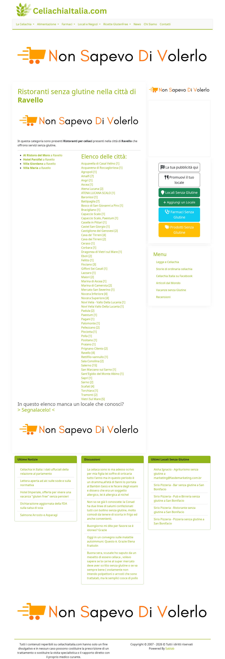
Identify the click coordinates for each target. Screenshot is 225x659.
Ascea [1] (87, 184)
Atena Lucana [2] (92, 189)
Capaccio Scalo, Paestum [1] (99, 218)
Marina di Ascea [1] (93, 281)
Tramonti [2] (89, 395)
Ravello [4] (88, 353)
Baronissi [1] (89, 197)
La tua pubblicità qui (181, 167)
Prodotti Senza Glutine (181, 230)
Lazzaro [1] (88, 273)
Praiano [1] (88, 344)
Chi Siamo (150, 24)
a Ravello (42, 155)
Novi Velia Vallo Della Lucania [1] (102, 306)
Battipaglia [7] (90, 201)
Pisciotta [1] (89, 332)
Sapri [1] (86, 378)
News (137, 24)
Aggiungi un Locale (180, 202)
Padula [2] (87, 311)
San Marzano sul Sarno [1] (98, 369)
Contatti (165, 24)
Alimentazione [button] (47, 24)
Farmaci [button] (67, 24)
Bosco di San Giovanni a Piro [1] (102, 205)
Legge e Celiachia (167, 262)
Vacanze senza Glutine (171, 290)
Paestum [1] (89, 315)
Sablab (169, 648)
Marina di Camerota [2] (96, 285)
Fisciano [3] (88, 264)
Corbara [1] (88, 248)
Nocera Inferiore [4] (94, 294)
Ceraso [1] (88, 243)
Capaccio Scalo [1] (93, 214)
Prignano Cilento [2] (94, 348)
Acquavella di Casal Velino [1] (100, 163)
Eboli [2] (86, 256)
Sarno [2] (87, 382)
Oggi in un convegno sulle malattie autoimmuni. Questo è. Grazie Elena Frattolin (111, 541)
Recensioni (163, 297)
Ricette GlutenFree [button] (116, 24)
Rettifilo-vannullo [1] (94, 357)
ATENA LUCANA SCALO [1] (98, 193)
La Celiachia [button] (24, 24)
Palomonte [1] (90, 323)
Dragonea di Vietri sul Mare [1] (101, 252)
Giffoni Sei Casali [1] (94, 269)
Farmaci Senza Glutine (182, 215)
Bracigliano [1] (90, 210)
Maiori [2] (87, 277)
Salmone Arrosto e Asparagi (38, 515)
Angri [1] (86, 180)
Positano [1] (89, 340)
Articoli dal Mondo (168, 283)
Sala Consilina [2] (92, 361)
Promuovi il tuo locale (181, 180)
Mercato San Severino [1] (97, 290)
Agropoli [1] (89, 172)
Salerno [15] (89, 365)
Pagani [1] (87, 319)
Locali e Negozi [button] (88, 24)
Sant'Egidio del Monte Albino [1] (102, 374)
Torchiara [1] (89, 390)
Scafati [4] (87, 386)
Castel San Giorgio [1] (95, 226)
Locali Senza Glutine (181, 192)
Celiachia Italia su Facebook (174, 276)
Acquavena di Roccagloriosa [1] (102, 168)
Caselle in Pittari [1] (94, 222)
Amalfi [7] (87, 176)
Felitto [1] (87, 260)
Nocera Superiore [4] (95, 298)
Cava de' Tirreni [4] (93, 235)
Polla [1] (86, 336)
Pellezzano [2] (90, 327)
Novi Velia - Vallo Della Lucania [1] (103, 302)
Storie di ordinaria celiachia (174, 269)
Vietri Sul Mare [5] (93, 399)
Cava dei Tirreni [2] (93, 239)
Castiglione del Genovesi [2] (99, 231)
